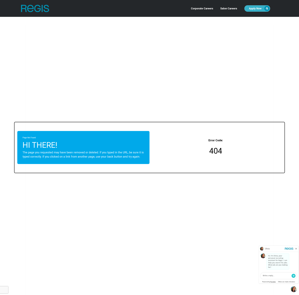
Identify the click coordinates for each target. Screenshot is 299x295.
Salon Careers (228, 8)
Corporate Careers (202, 8)
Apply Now (255, 8)
